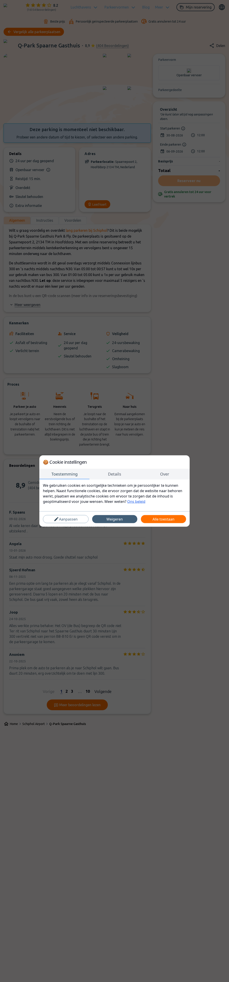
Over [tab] (164, 474)
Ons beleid (136, 501)
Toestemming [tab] (64, 474)
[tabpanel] (114, 493)
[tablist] (114, 474)
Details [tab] (114, 474)
